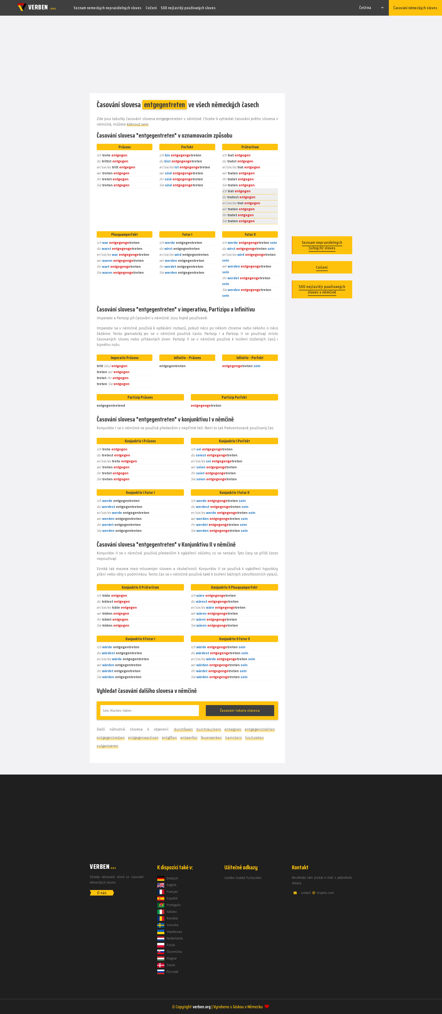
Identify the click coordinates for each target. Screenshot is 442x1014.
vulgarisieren (107, 746)
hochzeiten (254, 737)
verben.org (202, 1006)
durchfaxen (183, 729)
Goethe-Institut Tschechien (243, 878)
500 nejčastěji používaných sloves (188, 8)
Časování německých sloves (415, 8)
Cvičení (151, 8)
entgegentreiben (111, 737)
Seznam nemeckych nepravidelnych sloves (108, 8)
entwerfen (189, 737)
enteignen (232, 729)
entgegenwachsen (143, 737)
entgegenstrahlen (260, 729)
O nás (102, 893)
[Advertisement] (221, 55)
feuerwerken (211, 737)
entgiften (169, 737)
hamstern (233, 737)
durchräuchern (208, 729)
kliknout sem (137, 124)
